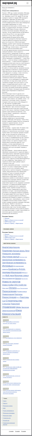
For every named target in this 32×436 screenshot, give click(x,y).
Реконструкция (9, 297)
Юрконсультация (11, 314)
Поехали (7, 218)
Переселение (9, 291)
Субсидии (6, 304)
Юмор (19, 310)
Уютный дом (6, 420)
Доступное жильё (10, 256)
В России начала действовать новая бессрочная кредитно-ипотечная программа (12, 392)
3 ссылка (23, 431)
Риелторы (24, 297)
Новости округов (11, 281)
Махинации (16, 272)
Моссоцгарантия (8, 278)
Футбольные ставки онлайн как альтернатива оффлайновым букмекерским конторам (12, 368)
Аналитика (7, 247)
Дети (27, 251)
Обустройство (20, 285)
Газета (4, 401)
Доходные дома (23, 257)
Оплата (12, 288)
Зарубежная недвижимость (14, 263)
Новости (5, 317)
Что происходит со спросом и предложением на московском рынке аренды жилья (12, 330)
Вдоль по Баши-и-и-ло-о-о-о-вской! (14, 220)
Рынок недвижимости (8, 410)
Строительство (14, 300)
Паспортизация (24, 288)
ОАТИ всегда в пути (10, 221)
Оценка (18, 288)
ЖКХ (4, 408)
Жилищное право (7, 415)
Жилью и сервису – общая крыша (14, 223)
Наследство (24, 278)
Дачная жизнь (19, 251)
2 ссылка (17, 431)
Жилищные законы (7, 405)
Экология (25, 307)
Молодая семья (21, 275)
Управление (8, 307)
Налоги (18, 278)
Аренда (16, 247)
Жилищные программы (9, 413)
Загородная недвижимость (14, 260)
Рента (18, 297)
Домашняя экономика (11, 254)
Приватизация (8, 294)
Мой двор (9, 275)
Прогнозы (18, 294)
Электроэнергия (8, 311)
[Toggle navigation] (27, 3)
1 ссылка (11, 431)
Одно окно (5, 288)
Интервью (7, 265)
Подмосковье (22, 291)
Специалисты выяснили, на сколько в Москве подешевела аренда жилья (11, 352)
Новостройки (8, 285)
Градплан (7, 250)
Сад (4, 301)
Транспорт (15, 304)
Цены (18, 307)
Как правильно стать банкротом (14, 338)
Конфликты (13, 269)
